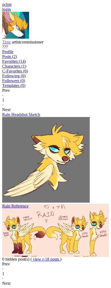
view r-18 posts (46, 259)
